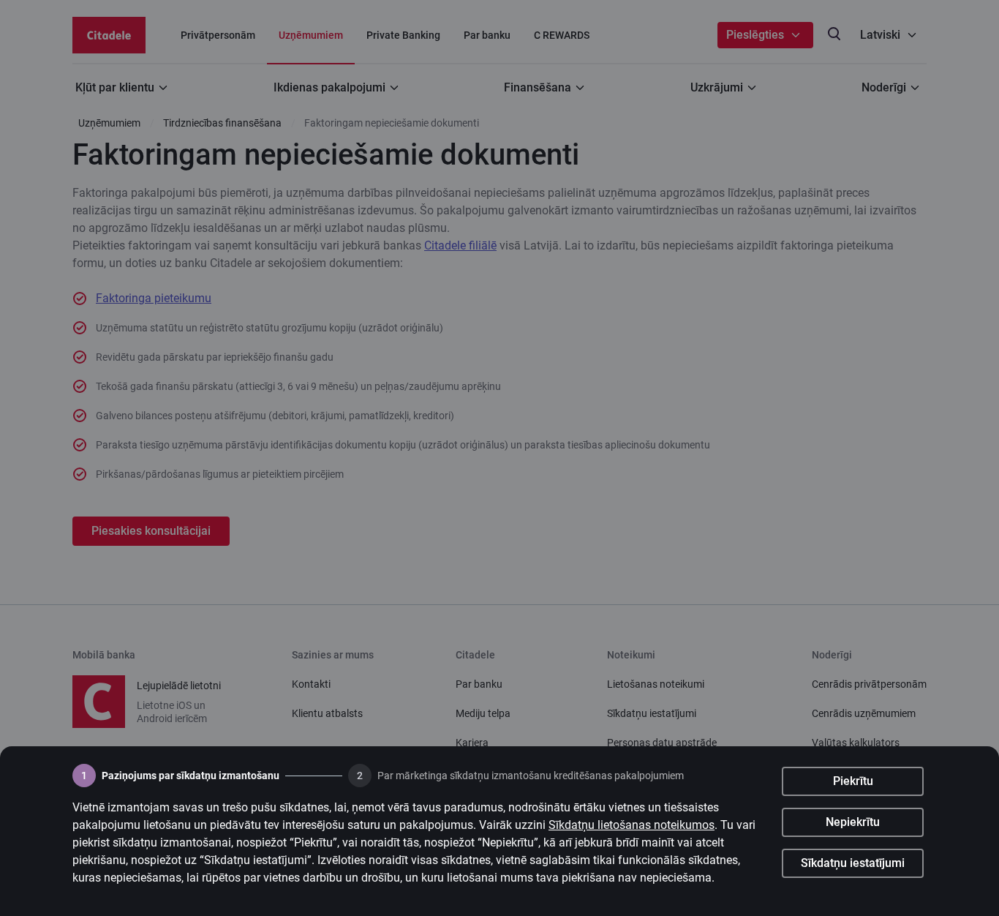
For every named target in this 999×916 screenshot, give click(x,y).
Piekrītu (853, 781)
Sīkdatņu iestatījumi (853, 863)
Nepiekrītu (853, 822)
